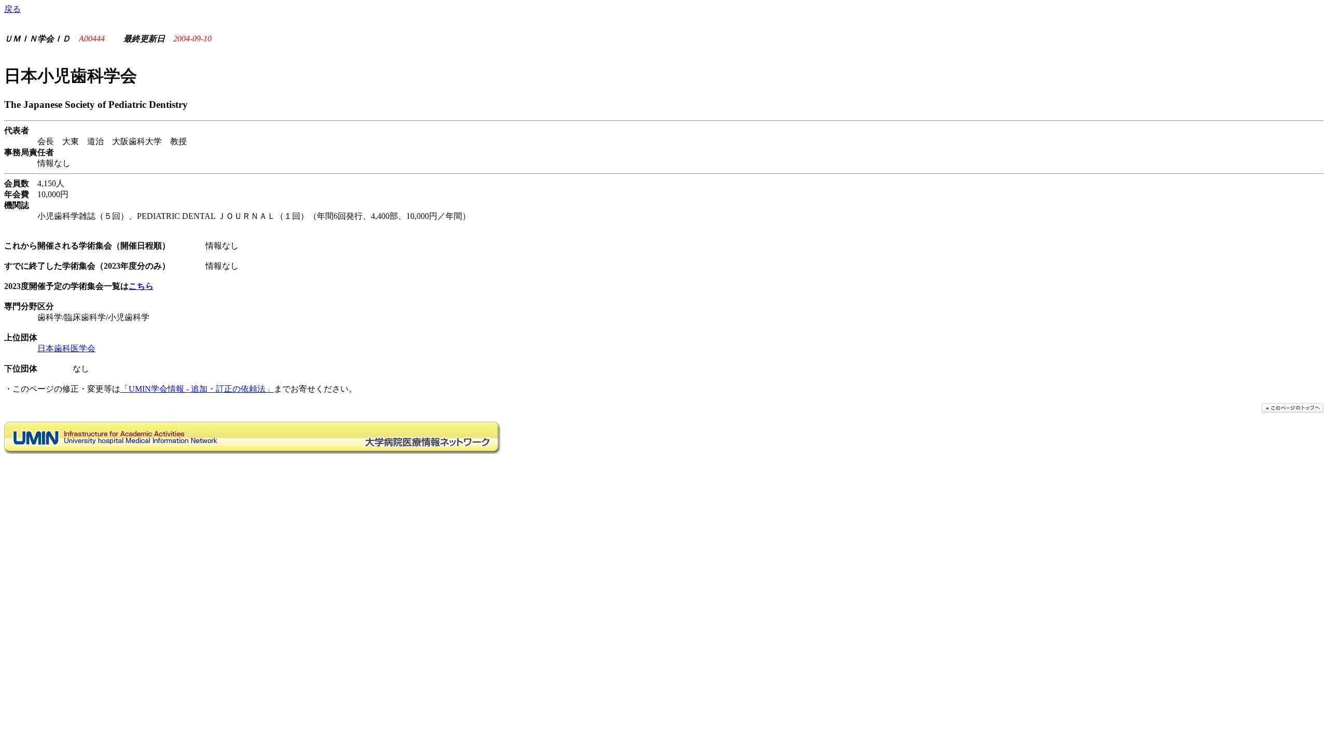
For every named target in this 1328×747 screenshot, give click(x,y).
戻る (12, 9)
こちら (141, 286)
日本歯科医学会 (66, 348)
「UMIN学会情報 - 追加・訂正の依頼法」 (197, 388)
